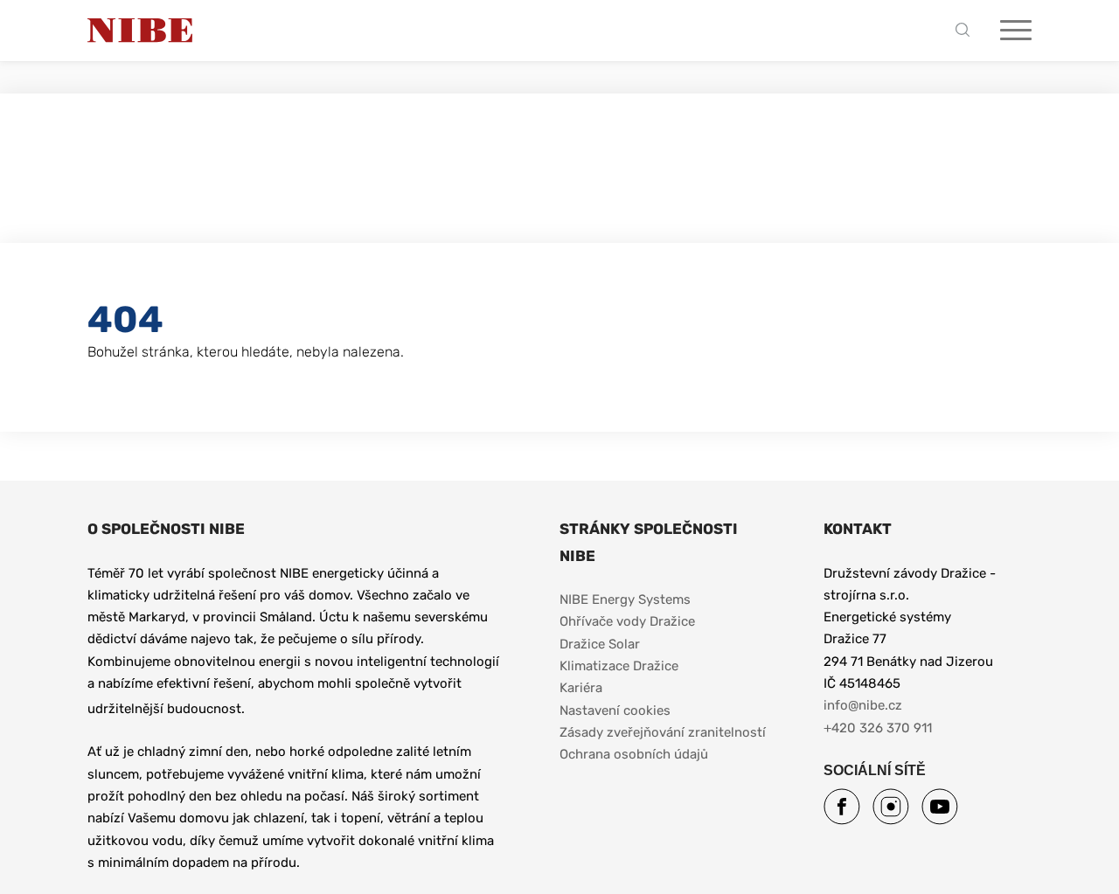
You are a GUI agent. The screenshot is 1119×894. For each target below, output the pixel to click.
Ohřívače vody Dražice (627, 621)
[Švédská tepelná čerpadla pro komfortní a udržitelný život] (139, 30)
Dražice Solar (600, 644)
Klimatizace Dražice (619, 666)
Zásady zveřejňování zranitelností (663, 732)
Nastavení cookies (615, 710)
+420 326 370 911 (878, 728)
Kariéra (583, 688)
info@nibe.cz (863, 705)
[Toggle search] (966, 31)
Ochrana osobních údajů (634, 754)
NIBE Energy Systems (625, 599)
